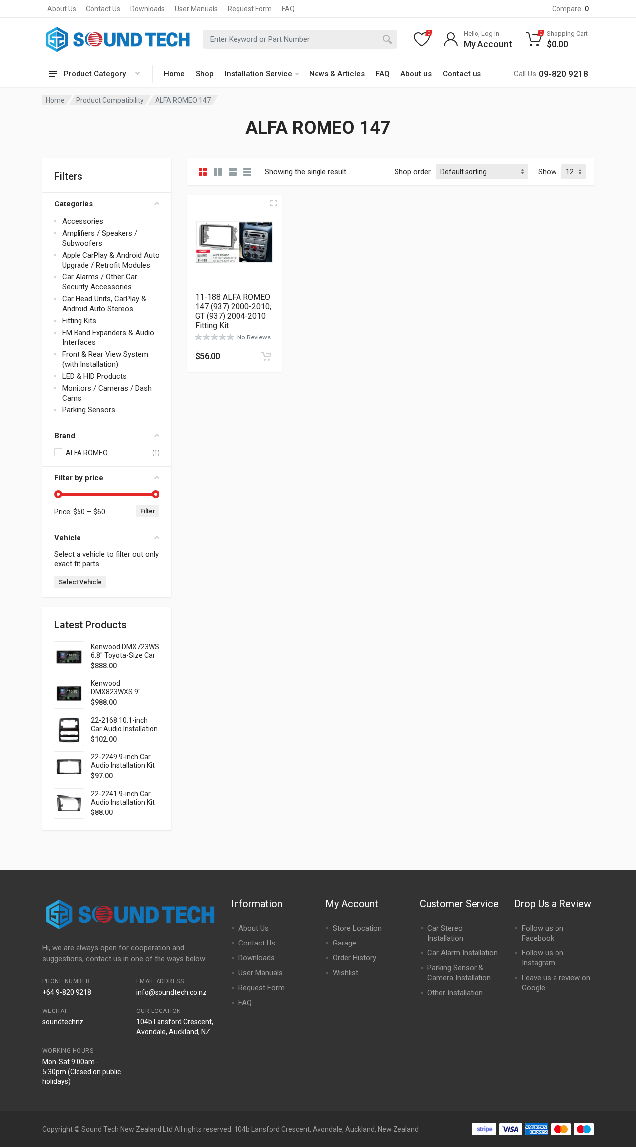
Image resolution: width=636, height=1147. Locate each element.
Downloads (147, 9)
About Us (61, 9)
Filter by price (78, 477)
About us (416, 73)
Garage (344, 943)
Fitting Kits (79, 320)
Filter (147, 511)
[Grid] (202, 171)
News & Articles (337, 73)
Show (547, 171)
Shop (205, 73)
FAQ (288, 9)
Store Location (357, 928)
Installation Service (258, 73)
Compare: (570, 9)
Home (174, 73)
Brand (64, 435)
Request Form (250, 9)
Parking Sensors (88, 409)
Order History (354, 957)
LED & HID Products (94, 376)
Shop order (413, 171)
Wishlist (345, 972)
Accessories (82, 221)
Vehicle (67, 537)
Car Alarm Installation (462, 952)
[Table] (247, 171)
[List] (232, 171)
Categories (73, 204)
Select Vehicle (80, 582)
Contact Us (103, 9)
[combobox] (300, 39)
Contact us (462, 73)
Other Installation (455, 992)
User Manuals (196, 9)
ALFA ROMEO (87, 453)
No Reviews (254, 337)
